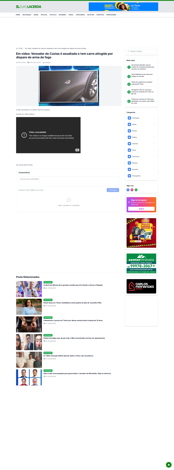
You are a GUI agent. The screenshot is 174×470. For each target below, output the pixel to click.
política (53, 15)
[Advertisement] (87, 31)
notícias (90, 15)
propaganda (111, 15)
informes (62, 15)
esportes (100, 15)
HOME (18, 15)
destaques (27, 15)
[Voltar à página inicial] (169, 465)
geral (71, 15)
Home (20, 48)
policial (44, 15)
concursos (80, 15)
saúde (36, 15)
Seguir (141, 209)
